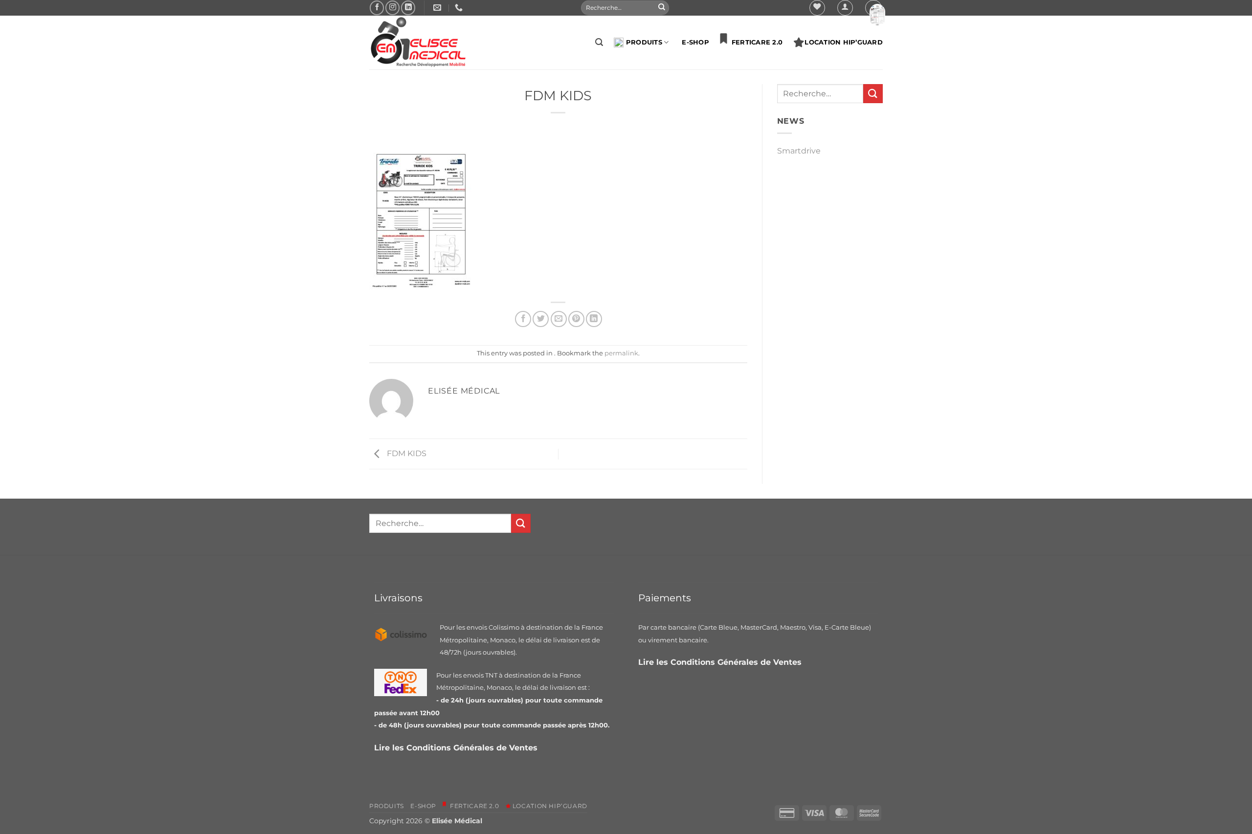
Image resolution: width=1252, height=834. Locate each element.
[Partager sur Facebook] (523, 319)
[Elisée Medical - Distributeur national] (418, 42)
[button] (845, 8)
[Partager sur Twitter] (541, 319)
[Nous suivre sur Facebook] (377, 7)
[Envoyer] (661, 7)
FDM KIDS (405, 453)
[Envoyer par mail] (559, 319)
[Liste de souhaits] (817, 8)
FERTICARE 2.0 (754, 42)
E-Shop (695, 42)
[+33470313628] (460, 7)
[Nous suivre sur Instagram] (392, 7)
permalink (621, 353)
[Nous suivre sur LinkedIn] (408, 7)
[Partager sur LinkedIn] (594, 319)
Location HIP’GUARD (844, 42)
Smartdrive (799, 150)
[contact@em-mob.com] (438, 7)
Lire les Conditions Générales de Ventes (457, 747)
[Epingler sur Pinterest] (576, 319)
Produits (644, 42)
